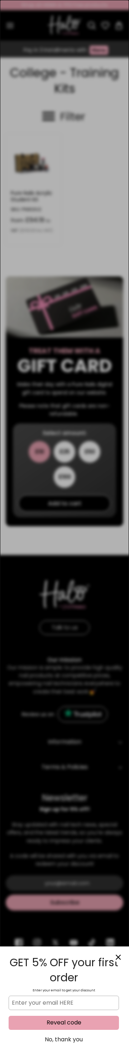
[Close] (118, 957)
